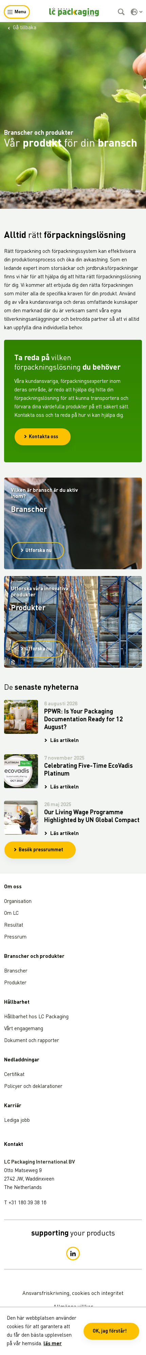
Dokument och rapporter (31, 1040)
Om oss (13, 887)
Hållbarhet (17, 1002)
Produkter (15, 983)
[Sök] (122, 12)
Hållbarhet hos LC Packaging (36, 1017)
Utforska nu (38, 550)
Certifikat (14, 1074)
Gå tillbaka (24, 28)
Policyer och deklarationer (33, 1086)
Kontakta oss (43, 436)
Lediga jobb (17, 1120)
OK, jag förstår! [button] (110, 1331)
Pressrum (15, 937)
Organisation (18, 901)
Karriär (12, 1106)
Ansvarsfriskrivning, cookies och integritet (73, 1293)
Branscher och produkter (34, 956)
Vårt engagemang (23, 1029)
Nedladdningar (21, 1060)
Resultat (13, 925)
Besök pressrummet (41, 850)
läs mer (52, 1344)
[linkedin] (73, 1253)
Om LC (11, 913)
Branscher (16, 971)
